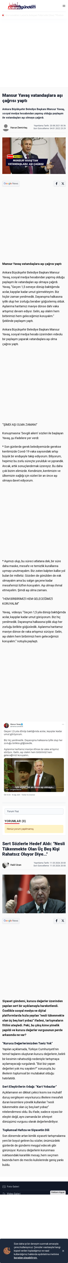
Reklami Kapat (58, 1192)
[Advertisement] (34, 53)
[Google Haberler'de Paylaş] (10, 183)
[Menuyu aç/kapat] (64, 6)
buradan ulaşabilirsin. (25, 1257)
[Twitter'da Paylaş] (63, 183)
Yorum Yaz (13, 811)
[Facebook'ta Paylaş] (56, 183)
